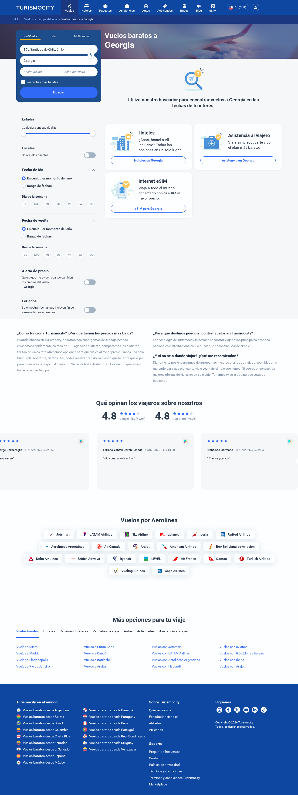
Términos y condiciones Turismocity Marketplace (174, 781)
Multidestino (82, 36)
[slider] (23, 133)
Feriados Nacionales (163, 717)
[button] (255, 7)
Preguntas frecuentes (164, 752)
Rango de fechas (39, 186)
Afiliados (155, 723)
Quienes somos (160, 710)
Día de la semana (34, 196)
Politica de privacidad (164, 765)
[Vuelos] (35, 7)
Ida (53, 36)
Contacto (156, 758)
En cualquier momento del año (49, 178)
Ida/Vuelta (30, 36)
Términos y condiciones (166, 771)
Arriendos (156, 730)
